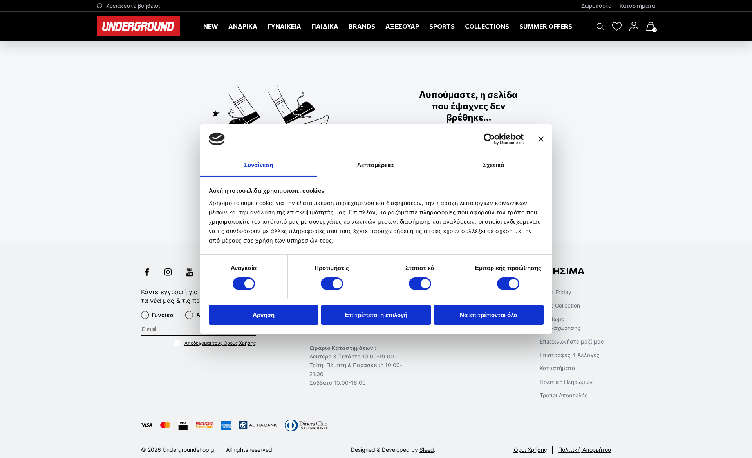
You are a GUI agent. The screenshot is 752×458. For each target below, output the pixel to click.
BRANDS (362, 26)
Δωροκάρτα (596, 5)
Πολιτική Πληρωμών (566, 381)
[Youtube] (189, 273)
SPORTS (442, 26)
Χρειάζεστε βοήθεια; (133, 5)
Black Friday (555, 292)
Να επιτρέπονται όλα (488, 314)
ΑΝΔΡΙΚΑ (242, 26)
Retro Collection (560, 305)
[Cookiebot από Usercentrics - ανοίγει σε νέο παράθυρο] (489, 139)
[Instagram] (168, 273)
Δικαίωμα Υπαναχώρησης (560, 323)
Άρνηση (264, 314)
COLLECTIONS (487, 26)
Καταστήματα (637, 5)
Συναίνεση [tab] (258, 164)
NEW (210, 26)
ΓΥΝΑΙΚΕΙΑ (284, 26)
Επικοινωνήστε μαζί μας (572, 341)
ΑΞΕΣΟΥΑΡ (402, 26)
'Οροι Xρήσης (530, 449)
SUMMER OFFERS (545, 26)
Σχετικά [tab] (493, 164)
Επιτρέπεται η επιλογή (376, 314)
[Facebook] (147, 273)
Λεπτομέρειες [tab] (376, 164)
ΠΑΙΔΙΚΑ (324, 26)
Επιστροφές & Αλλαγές (570, 354)
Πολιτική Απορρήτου (584, 449)
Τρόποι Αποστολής (564, 395)
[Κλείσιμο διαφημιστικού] (541, 139)
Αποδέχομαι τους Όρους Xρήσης (220, 343)
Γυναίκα (163, 314)
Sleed (426, 449)
